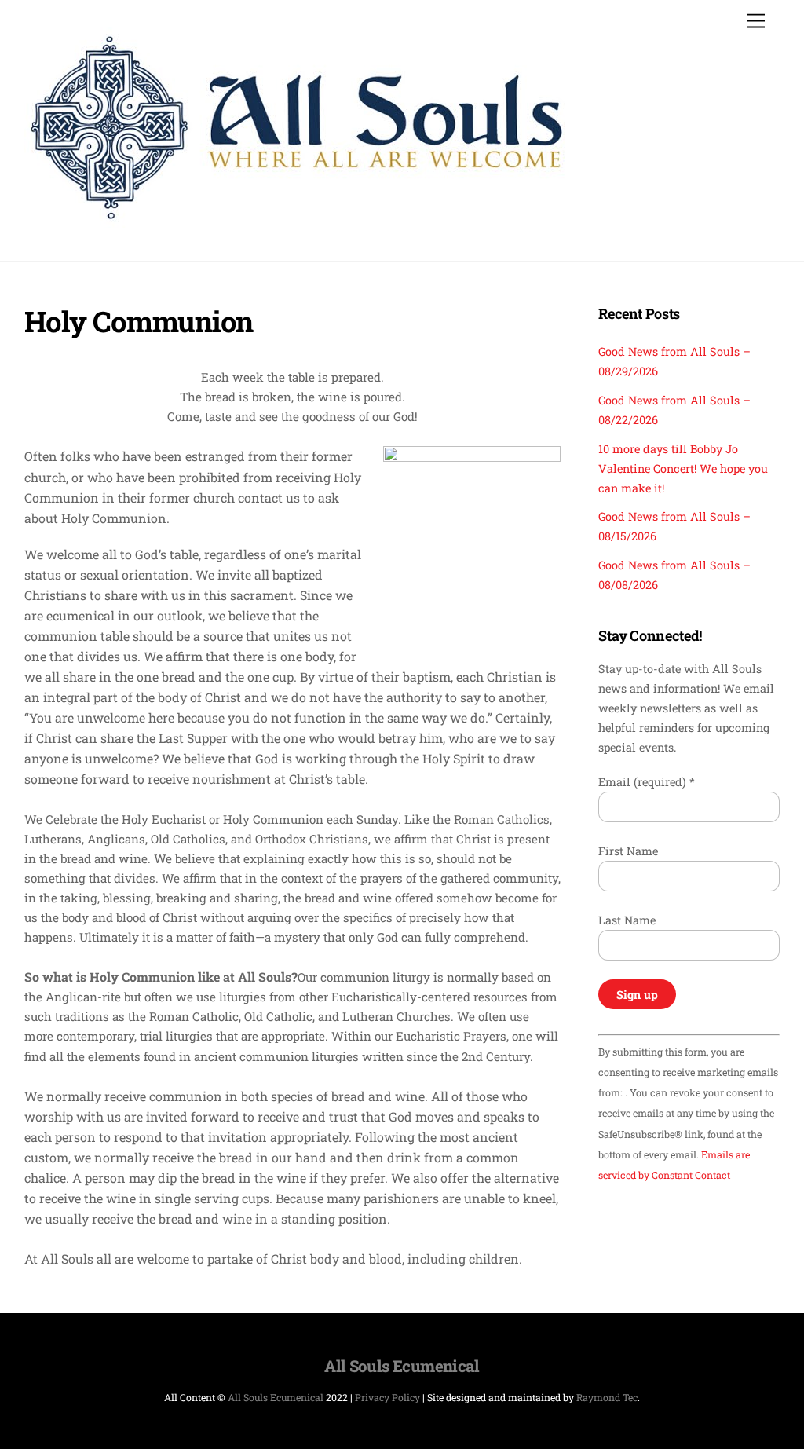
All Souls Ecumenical (275, 1397)
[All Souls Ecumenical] (298, 220)
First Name (628, 850)
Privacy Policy (387, 1397)
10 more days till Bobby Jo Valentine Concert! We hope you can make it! (683, 468)
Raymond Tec (607, 1397)
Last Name (627, 920)
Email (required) (646, 781)
